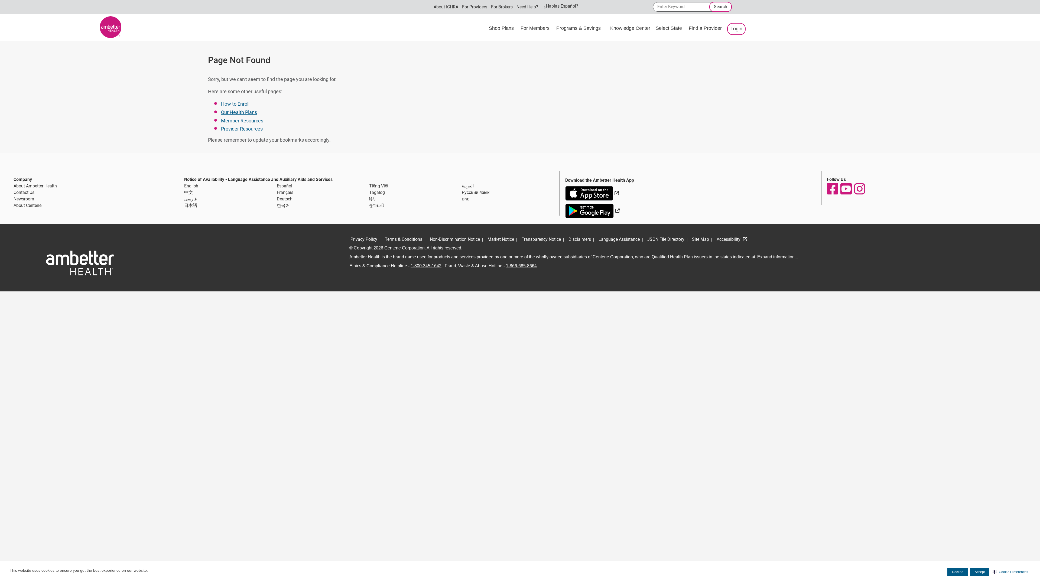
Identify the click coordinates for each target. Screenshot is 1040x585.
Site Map (700, 239)
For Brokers (502, 6)
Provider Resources (242, 129)
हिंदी (372, 199)
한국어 (283, 205)
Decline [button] (957, 572)
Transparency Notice (541, 239)
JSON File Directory (665, 239)
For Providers (474, 6)
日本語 (190, 205)
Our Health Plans (239, 112)
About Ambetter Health (35, 185)
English (191, 185)
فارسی (190, 199)
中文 (188, 192)
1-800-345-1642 (426, 266)
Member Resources (242, 120)
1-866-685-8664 (521, 266)
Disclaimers (579, 239)
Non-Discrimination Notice (455, 239)
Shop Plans (502, 28)
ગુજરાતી (376, 205)
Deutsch (284, 199)
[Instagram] (859, 189)
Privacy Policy (363, 239)
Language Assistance (619, 239)
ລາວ (466, 199)
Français (285, 192)
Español (284, 185)
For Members (536, 28)
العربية (468, 185)
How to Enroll (235, 104)
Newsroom (24, 199)
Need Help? (527, 6)
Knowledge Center (630, 28)
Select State (669, 28)
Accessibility (729, 239)
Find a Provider (705, 28)
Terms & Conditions (403, 239)
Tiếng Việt (378, 185)
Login (736, 28)
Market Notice (500, 239)
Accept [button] (980, 572)
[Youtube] (845, 189)
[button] (1010, 572)
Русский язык (476, 192)
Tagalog (377, 192)
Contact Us (24, 192)
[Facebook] (832, 189)
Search (720, 6)
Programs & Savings (579, 28)
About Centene (27, 205)
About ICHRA (446, 6)
